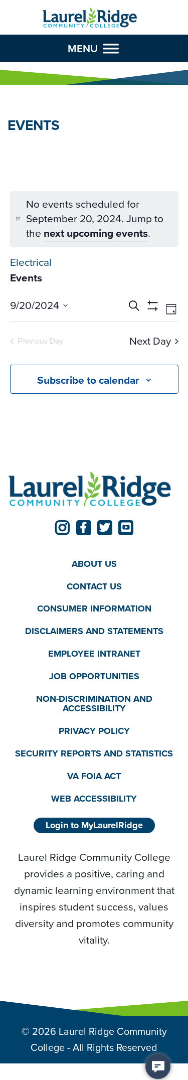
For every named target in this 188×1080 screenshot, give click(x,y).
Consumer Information (94, 608)
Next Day (150, 341)
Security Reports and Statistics (94, 753)
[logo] (90, 18)
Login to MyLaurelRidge (94, 825)
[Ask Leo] (157, 1066)
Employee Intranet (94, 653)
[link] (62, 527)
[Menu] (111, 49)
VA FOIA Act (94, 776)
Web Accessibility (94, 798)
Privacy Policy (94, 730)
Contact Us (94, 586)
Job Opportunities (94, 676)
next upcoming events (96, 233)
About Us (94, 563)
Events (26, 277)
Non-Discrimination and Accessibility (94, 703)
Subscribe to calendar (88, 380)
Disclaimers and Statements (94, 631)
